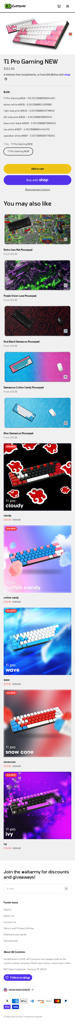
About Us (9, 915)
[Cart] (59, 6)
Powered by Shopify (32, 1016)
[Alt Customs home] (15, 6)
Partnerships (11, 940)
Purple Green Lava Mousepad (20, 295)
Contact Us (10, 922)
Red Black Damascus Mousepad (22, 341)
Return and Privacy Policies (19, 928)
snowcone (10, 761)
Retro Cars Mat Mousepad (18, 249)
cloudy (7, 515)
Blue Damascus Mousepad (18, 433)
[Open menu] (67, 6)
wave (7, 679)
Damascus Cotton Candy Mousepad (24, 387)
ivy (5, 843)
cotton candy (11, 597)
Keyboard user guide (15, 934)
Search (7, 909)
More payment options (37, 189)
